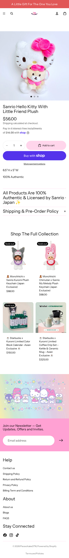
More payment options (34, 164)
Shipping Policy (11, 473)
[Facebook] (5, 535)
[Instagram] (11, 535)
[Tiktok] (17, 535)
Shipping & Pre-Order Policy (31, 211)
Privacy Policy (10, 485)
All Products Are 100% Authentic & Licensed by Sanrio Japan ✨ (33, 197)
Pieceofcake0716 (28, 546)
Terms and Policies (34, 553)
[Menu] (4, 13)
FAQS (6, 518)
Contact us (9, 468)
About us (8, 507)
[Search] (12, 13)
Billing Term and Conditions (18, 490)
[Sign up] (61, 440)
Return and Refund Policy (17, 479)
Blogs (6, 512)
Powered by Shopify (46, 546)
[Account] (57, 13)
